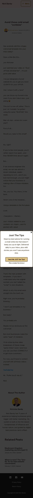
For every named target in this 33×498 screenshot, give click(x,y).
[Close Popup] (31, 232)
